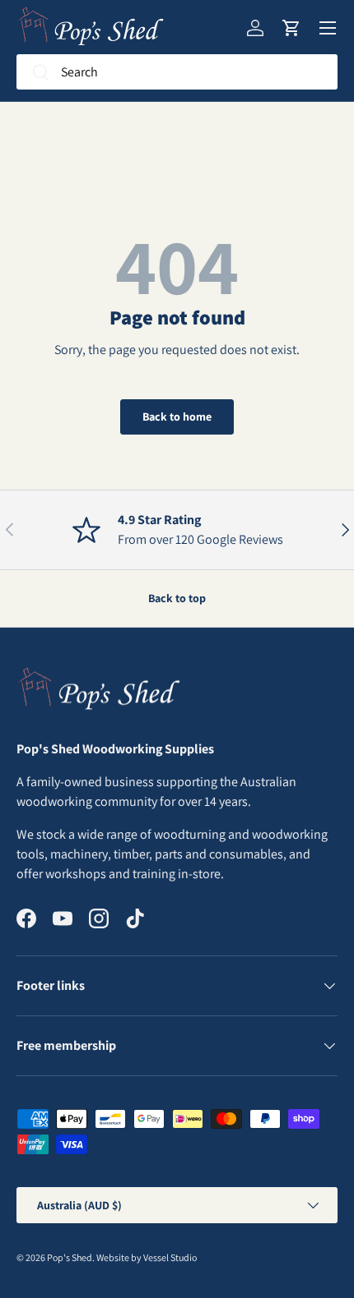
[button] (291, 28)
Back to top (177, 598)
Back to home (177, 416)
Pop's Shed (69, 1257)
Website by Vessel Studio (146, 1257)
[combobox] (177, 72)
